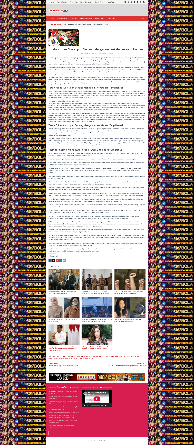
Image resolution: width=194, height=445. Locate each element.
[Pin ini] (57, 260)
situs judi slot (89, 358)
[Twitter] (128, 2)
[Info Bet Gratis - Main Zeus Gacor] (58, 11)
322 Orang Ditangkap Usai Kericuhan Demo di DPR (63, 412)
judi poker (115, 356)
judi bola (85, 356)
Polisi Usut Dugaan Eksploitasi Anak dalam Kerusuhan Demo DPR (61, 427)
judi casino (102, 356)
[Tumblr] (134, 2)
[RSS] (144, 2)
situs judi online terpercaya (67, 358)
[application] (97, 398)
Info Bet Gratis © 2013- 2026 (97, 441)
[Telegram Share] (60, 260)
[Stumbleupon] (137, 2)
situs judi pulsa (80, 358)
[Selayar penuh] (110, 405)
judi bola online (93, 356)
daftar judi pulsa (75, 356)
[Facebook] (125, 2)
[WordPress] (140, 2)
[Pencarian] (143, 18)
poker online (104, 58)
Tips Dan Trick (61, 356)
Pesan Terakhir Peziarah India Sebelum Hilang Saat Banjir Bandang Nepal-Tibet (63, 408)
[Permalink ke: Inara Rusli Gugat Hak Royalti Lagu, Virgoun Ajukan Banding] (64, 307)
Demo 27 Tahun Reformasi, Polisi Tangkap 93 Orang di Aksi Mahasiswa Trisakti (129, 293)
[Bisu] (106, 405)
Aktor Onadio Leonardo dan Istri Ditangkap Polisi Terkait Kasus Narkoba (62, 293)
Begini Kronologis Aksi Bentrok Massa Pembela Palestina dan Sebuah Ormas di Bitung (97, 320)
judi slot (121, 356)
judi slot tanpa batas (130, 356)
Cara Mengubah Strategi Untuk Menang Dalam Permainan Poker (127, 365)
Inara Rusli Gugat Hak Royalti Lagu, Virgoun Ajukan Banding (62, 320)
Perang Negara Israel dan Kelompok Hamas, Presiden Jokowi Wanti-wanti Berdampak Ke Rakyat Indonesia (62, 348)
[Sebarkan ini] (50, 260)
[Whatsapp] (64, 260)
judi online (109, 356)
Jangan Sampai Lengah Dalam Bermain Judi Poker (63, 365)
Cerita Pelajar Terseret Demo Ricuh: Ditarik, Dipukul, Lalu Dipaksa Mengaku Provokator (61, 416)
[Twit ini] (53, 260)
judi (82, 356)
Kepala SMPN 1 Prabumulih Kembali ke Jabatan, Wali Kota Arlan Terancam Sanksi (95, 293)
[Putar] (84, 405)
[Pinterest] (131, 2)
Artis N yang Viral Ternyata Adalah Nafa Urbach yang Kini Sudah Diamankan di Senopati (97, 348)
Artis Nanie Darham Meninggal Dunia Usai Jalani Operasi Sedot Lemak (127, 320)
